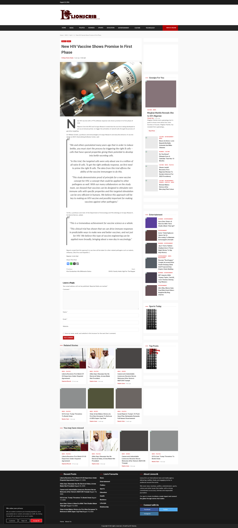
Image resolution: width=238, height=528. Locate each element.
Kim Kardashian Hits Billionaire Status (78, 270)
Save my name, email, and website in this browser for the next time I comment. (90, 333)
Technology (150, 28)
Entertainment (123, 28)
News (71, 28)
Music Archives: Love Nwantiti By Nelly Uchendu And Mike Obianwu (151, 142)
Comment (66, 289)
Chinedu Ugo (150, 118)
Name (65, 312)
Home (64, 28)
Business (91, 28)
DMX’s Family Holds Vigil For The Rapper (122, 270)
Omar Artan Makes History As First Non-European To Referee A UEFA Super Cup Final (101, 398)
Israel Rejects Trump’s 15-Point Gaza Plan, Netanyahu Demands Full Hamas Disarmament (129, 398)
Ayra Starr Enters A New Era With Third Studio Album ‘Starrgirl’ (151, 222)
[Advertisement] (160, 58)
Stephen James (93, 381)
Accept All (36, 521)
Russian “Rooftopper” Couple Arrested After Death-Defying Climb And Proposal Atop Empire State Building (151, 263)
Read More (152, 131)
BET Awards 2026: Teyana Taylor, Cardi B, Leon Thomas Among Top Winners (151, 277)
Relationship (162, 257)
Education (110, 28)
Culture (137, 28)
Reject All (24, 521)
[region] (24, 514)
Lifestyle (167, 182)
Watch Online (171, 28)
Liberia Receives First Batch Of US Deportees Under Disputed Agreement (73, 358)
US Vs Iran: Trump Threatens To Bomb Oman (73, 398)
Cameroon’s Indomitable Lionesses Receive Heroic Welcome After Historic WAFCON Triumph (129, 358)
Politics (82, 28)
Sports (100, 28)
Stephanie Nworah (66, 381)
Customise (12, 521)
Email (65, 319)
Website (65, 326)
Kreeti (125, 526)
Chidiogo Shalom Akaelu (67, 57)
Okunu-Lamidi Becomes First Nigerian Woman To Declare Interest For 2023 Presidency (151, 171)
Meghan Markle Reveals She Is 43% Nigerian (160, 93)
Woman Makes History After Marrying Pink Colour (151, 185)
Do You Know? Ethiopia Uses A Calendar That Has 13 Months (151, 156)
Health (64, 41)
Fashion (161, 182)
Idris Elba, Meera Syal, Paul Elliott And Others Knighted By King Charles (151, 290)
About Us (68, 521)
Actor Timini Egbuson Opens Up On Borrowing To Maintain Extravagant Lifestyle (151, 235)
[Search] (159, 28)
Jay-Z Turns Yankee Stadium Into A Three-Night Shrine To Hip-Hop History (151, 248)
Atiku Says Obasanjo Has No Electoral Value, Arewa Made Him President (101, 358)
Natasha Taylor (65, 419)
